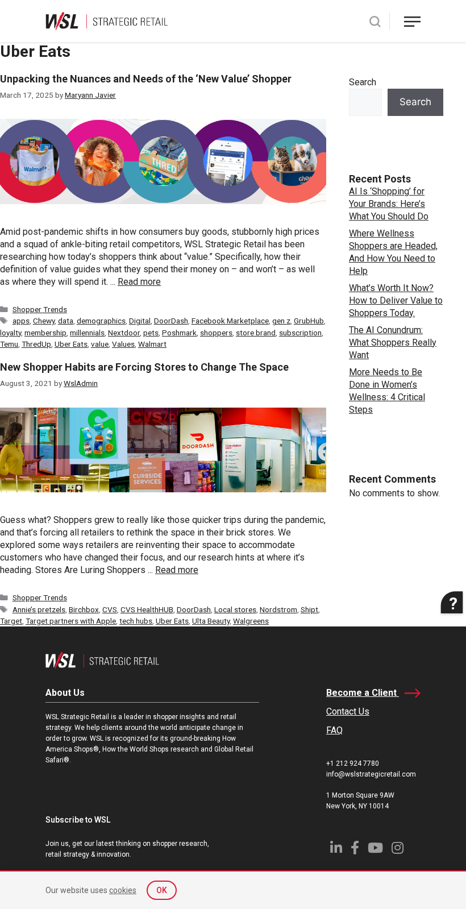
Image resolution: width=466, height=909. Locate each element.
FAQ (334, 730)
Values (123, 343)
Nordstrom (278, 609)
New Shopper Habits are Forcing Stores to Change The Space (144, 367)
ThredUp (36, 343)
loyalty (10, 332)
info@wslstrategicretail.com (371, 774)
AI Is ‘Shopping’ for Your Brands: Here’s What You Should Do (388, 204)
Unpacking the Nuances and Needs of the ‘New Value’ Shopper (146, 79)
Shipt (309, 609)
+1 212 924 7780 (352, 763)
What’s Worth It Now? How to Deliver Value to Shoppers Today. (396, 300)
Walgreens (251, 620)
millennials (87, 332)
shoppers (216, 332)
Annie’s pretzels (39, 609)
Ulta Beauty (211, 620)
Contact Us (347, 711)
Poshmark (179, 332)
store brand (256, 332)
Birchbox (84, 609)
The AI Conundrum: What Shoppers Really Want (392, 342)
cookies (122, 890)
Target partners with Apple (71, 620)
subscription (300, 332)
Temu (9, 343)
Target (11, 620)
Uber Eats (71, 343)
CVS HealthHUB (146, 609)
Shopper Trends (40, 309)
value (100, 343)
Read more (139, 281)
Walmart (152, 343)
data (65, 320)
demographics (101, 320)
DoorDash (171, 320)
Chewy (44, 320)
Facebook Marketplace (230, 320)
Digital (140, 320)
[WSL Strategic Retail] (106, 20)
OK (161, 890)
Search (362, 82)
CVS (109, 609)
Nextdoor (124, 332)
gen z (281, 320)
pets (151, 332)
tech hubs (135, 620)
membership (45, 332)
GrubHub (309, 320)
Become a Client (362, 692)
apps (21, 320)
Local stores (235, 609)
